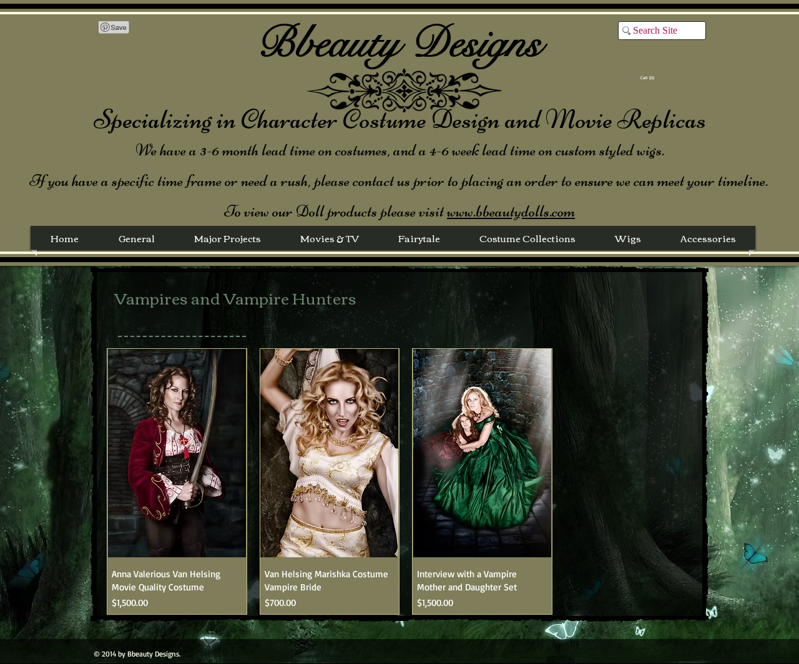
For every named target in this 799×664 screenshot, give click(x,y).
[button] (648, 78)
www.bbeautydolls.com (511, 211)
